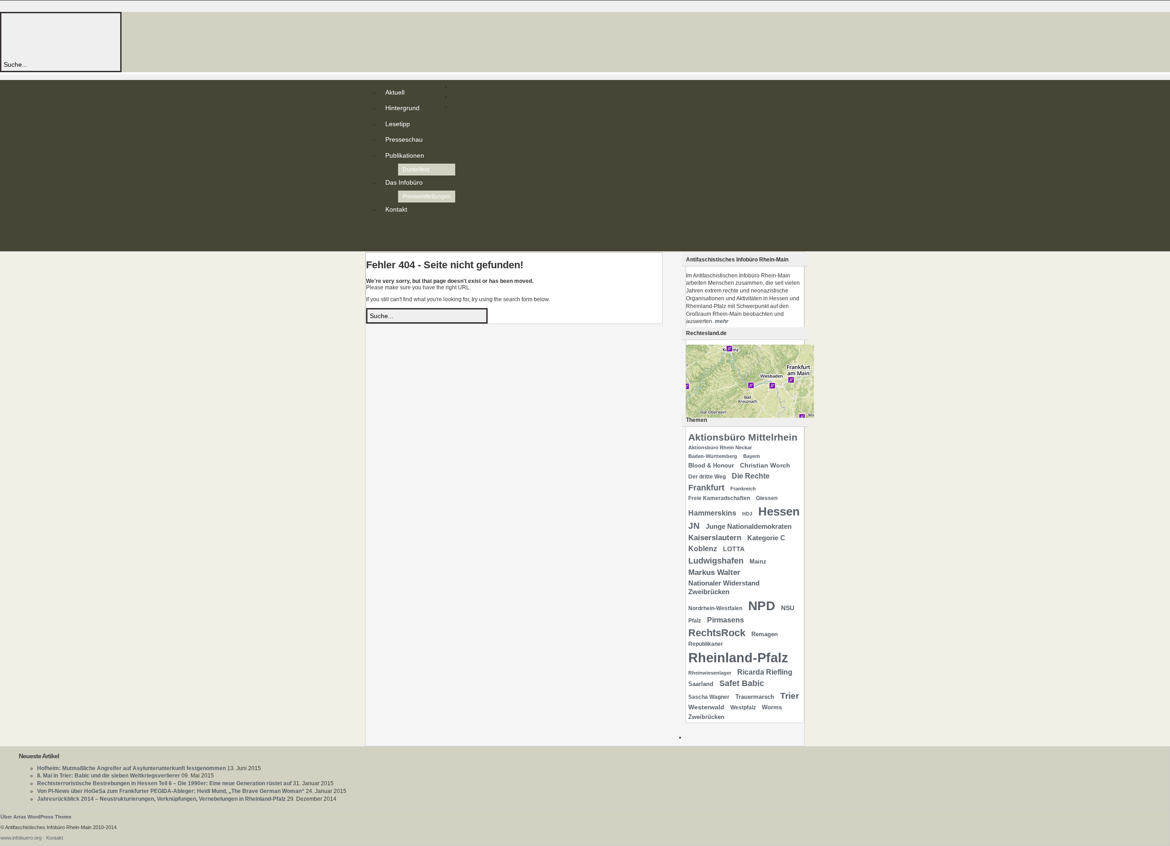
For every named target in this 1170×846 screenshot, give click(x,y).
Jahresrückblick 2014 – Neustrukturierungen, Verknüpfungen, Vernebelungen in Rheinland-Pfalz (161, 799)
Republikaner (705, 644)
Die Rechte (751, 476)
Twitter (387, 235)
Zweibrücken (706, 716)
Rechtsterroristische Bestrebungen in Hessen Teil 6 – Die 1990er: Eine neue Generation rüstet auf (164, 783)
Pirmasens (725, 620)
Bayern (751, 456)
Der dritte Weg (707, 477)
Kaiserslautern (714, 537)
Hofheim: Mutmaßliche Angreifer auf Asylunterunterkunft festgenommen (131, 768)
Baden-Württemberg (712, 456)
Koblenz (702, 549)
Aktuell (394, 92)
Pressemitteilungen (427, 196)
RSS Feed (387, 227)
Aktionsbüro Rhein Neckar (720, 447)
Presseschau (404, 139)
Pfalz (694, 620)
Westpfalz (743, 707)
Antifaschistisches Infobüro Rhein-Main (127, 36)
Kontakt (396, 209)
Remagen (764, 634)
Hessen (779, 511)
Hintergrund (402, 108)
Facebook (387, 242)
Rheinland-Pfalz (738, 657)
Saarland (700, 684)
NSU (787, 608)
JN (694, 526)
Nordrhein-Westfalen (715, 608)
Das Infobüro (404, 182)
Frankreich (743, 488)
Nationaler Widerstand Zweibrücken (724, 588)
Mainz (758, 561)
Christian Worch (765, 465)
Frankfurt (706, 487)
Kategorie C (766, 538)
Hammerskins (712, 513)
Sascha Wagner (708, 697)
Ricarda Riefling (764, 672)
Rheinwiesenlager (709, 673)
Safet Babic (741, 683)
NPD (761, 606)
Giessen (766, 498)
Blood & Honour (711, 465)
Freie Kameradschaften (719, 498)
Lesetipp (397, 124)
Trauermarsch (754, 696)
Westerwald (706, 707)
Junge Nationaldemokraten (749, 526)
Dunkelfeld (416, 169)
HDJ (747, 513)
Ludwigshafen (716, 560)
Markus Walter (714, 572)
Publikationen (404, 155)
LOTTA (734, 549)
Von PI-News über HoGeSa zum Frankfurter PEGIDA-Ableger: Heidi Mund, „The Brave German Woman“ (170, 791)
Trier (789, 696)
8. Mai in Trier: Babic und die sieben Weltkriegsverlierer (108, 775)
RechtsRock (716, 632)
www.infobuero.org (21, 838)
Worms (772, 707)
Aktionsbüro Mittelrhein (743, 437)
